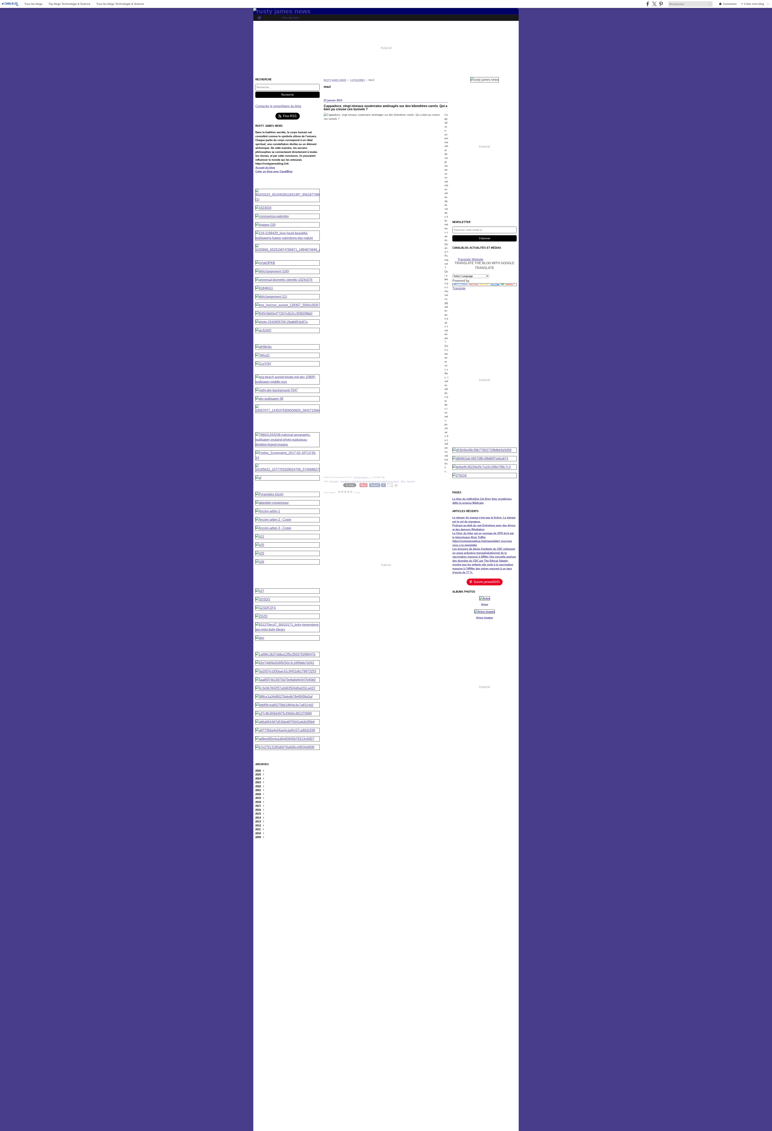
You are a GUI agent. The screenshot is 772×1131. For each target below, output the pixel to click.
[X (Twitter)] (654, 4)
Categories (357, 80)
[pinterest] (660, 4)
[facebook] (647, 4)
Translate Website (470, 259)
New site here (290, 17)
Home (259, 16)
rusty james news (335, 80)
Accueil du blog (265, 167)
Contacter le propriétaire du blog (278, 106)
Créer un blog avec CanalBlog (274, 171)
